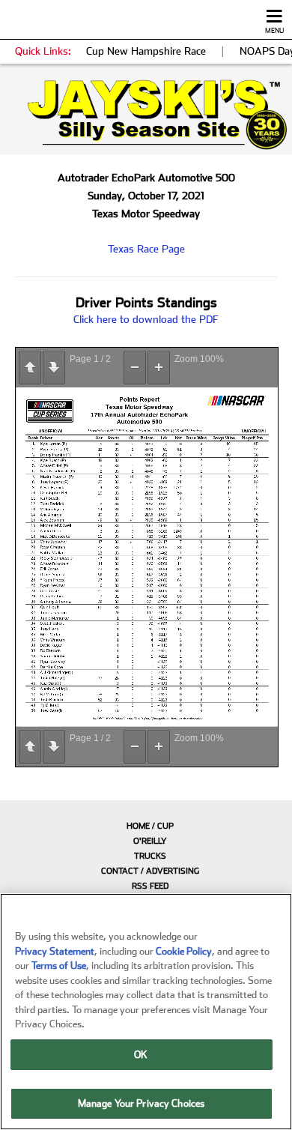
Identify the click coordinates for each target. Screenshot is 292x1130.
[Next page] (54, 367)
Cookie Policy (184, 951)
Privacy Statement (54, 951)
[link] (146, 114)
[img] (146, 114)
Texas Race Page (146, 249)
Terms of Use (58, 965)
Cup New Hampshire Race (146, 51)
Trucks (150, 856)
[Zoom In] (158, 367)
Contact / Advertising (150, 871)
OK (140, 1054)
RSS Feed (150, 886)
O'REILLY (150, 841)
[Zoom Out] (135, 367)
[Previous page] (30, 367)
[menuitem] (146, 825)
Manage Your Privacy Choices (141, 1103)
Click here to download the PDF (146, 319)
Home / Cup (150, 826)
